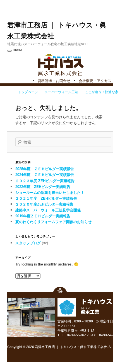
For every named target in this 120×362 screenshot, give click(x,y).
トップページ (28, 91)
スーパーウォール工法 (61, 91)
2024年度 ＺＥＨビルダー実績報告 (44, 174)
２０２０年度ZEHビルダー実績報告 (44, 204)
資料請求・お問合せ (54, 80)
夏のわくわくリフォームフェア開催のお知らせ (53, 221)
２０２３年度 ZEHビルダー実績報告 (45, 180)
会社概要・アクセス (95, 80)
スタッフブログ (28, 242)
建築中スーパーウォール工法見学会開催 (48, 210)
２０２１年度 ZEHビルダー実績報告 (46, 198)
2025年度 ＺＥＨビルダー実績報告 (44, 168)
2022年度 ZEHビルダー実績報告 (42, 186)
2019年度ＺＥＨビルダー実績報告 (42, 215)
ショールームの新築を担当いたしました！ (49, 192)
